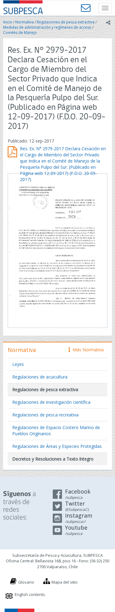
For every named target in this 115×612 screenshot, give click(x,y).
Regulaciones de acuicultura (39, 377)
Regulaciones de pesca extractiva (65, 22)
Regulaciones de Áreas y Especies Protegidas (57, 446)
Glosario (26, 582)
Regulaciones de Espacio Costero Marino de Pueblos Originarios (56, 430)
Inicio (7, 22)
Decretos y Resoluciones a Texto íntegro (53, 459)
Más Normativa (87, 350)
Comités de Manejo (20, 32)
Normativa (24, 22)
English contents (30, 594)
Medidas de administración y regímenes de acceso (47, 27)
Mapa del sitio (65, 582)
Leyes (18, 364)
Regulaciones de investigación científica (51, 402)
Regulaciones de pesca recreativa (45, 415)
